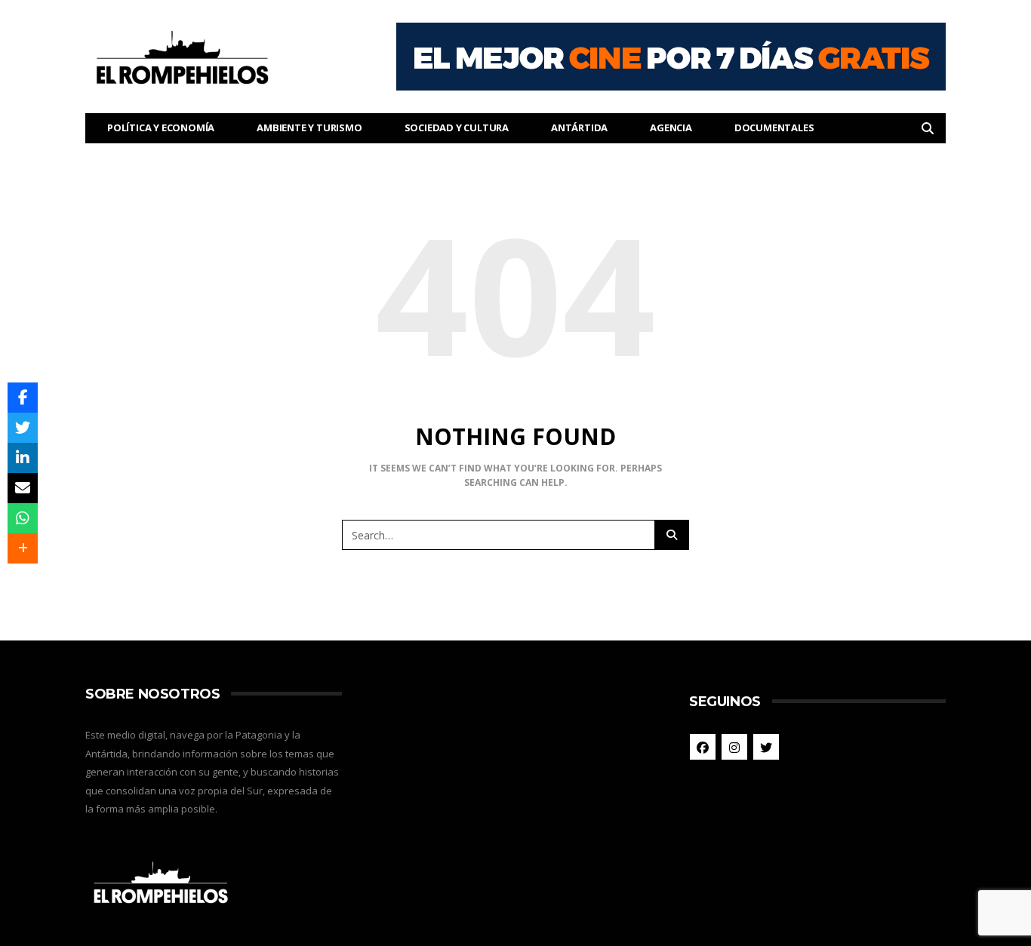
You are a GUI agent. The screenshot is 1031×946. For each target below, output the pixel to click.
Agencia (671, 127)
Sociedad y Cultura (457, 127)
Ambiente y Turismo (309, 127)
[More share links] (23, 548)
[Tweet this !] (23, 428)
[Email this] (23, 488)
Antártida (579, 127)
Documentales (774, 127)
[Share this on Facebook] (23, 397)
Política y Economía (160, 127)
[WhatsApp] (23, 518)
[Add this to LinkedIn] (23, 458)
